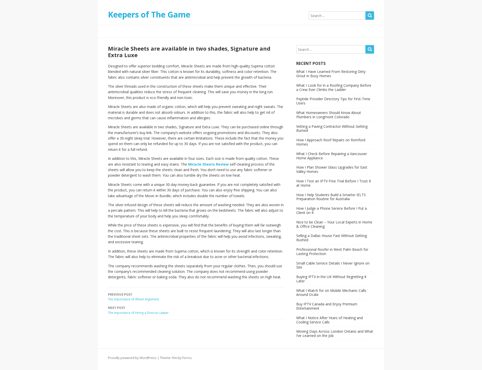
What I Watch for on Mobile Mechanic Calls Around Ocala (331, 292)
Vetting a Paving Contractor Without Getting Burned (332, 128)
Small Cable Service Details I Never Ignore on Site (333, 265)
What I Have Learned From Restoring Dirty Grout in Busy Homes (331, 73)
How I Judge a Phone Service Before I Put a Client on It (331, 210)
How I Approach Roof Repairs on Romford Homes (330, 142)
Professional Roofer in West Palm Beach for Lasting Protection (332, 251)
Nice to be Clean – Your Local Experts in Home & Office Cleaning (334, 224)
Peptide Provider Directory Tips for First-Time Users (333, 100)
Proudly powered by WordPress (132, 357)
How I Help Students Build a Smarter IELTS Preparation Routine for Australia (331, 196)
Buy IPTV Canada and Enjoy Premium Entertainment (326, 306)
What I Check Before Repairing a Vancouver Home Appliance (331, 155)
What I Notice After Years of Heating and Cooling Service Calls (329, 319)
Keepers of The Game (149, 14)
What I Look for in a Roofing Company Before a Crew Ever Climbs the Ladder (333, 87)
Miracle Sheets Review (208, 164)
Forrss (187, 357)
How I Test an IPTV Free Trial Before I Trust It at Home (333, 183)
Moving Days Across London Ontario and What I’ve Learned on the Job (334, 333)
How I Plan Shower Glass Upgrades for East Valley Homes (331, 169)
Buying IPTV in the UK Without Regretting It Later (331, 278)
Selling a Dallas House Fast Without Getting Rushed (331, 237)
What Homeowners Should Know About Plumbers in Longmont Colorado (328, 114)
